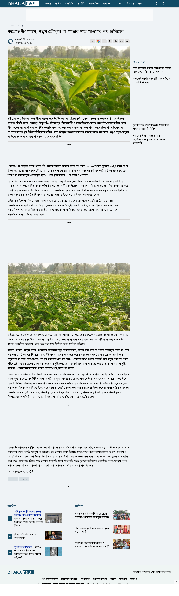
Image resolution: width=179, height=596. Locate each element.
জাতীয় (58, 3)
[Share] (92, 41)
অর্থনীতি (81, 3)
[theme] (157, 3)
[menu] (169, 4)
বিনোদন (130, 3)
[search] (163, 4)
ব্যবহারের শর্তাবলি (69, 579)
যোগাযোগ (85, 579)
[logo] (23, 3)
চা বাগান (24, 479)
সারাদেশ (106, 3)
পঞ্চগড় (20, 25)
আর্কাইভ (123, 579)
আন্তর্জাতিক (94, 3)
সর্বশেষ (48, 3)
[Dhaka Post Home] (21, 572)
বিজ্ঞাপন (133, 579)
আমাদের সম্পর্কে (100, 579)
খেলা (120, 3)
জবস (140, 3)
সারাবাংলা (13, 479)
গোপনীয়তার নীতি (50, 579)
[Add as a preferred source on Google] (98, 41)
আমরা (113, 579)
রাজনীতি (69, 3)
